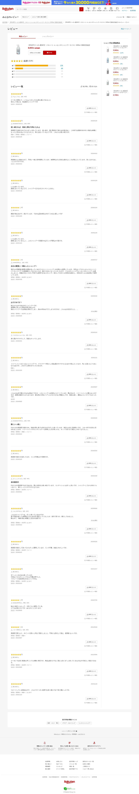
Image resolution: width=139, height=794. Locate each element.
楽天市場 (4, 22)
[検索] (81, 9)
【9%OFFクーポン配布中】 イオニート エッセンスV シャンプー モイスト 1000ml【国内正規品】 (36, 22)
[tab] (23, 36)
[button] (94, 9)
